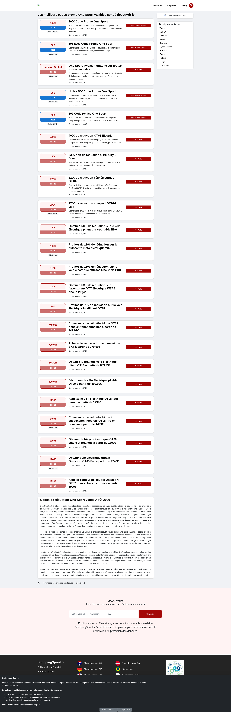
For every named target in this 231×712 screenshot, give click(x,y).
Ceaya (162, 62)
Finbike (163, 58)
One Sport (80, 583)
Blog (184, 5)
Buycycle (163, 43)
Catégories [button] (171, 5)
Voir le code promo (138, 25)
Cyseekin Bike (166, 47)
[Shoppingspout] (45, 5)
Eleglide (163, 54)
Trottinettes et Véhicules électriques (58, 583)
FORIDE (163, 50)
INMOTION (164, 65)
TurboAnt (163, 36)
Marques (157, 5)
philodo (163, 39)
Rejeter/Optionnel (108, 710)
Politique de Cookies (10, 685)
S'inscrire (150, 614)
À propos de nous (46, 671)
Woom (162, 28)
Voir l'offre (138, 70)
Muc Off (163, 32)
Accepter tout (124, 710)
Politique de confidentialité (50, 667)
